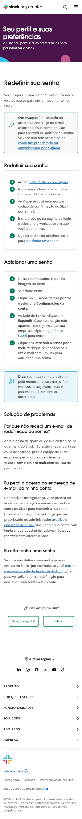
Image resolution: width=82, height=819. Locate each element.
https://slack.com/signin (48, 182)
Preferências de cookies (56, 780)
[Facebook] (36, 670)
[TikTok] (63, 670)
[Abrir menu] (76, 7)
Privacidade (11, 780)
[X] (45, 670)
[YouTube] (54, 670)
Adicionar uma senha (43, 241)
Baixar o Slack (13, 771)
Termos (30, 780)
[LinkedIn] (19, 670)
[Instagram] (28, 670)
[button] (23, 621)
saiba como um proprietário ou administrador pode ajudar (41, 143)
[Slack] (37, 762)
